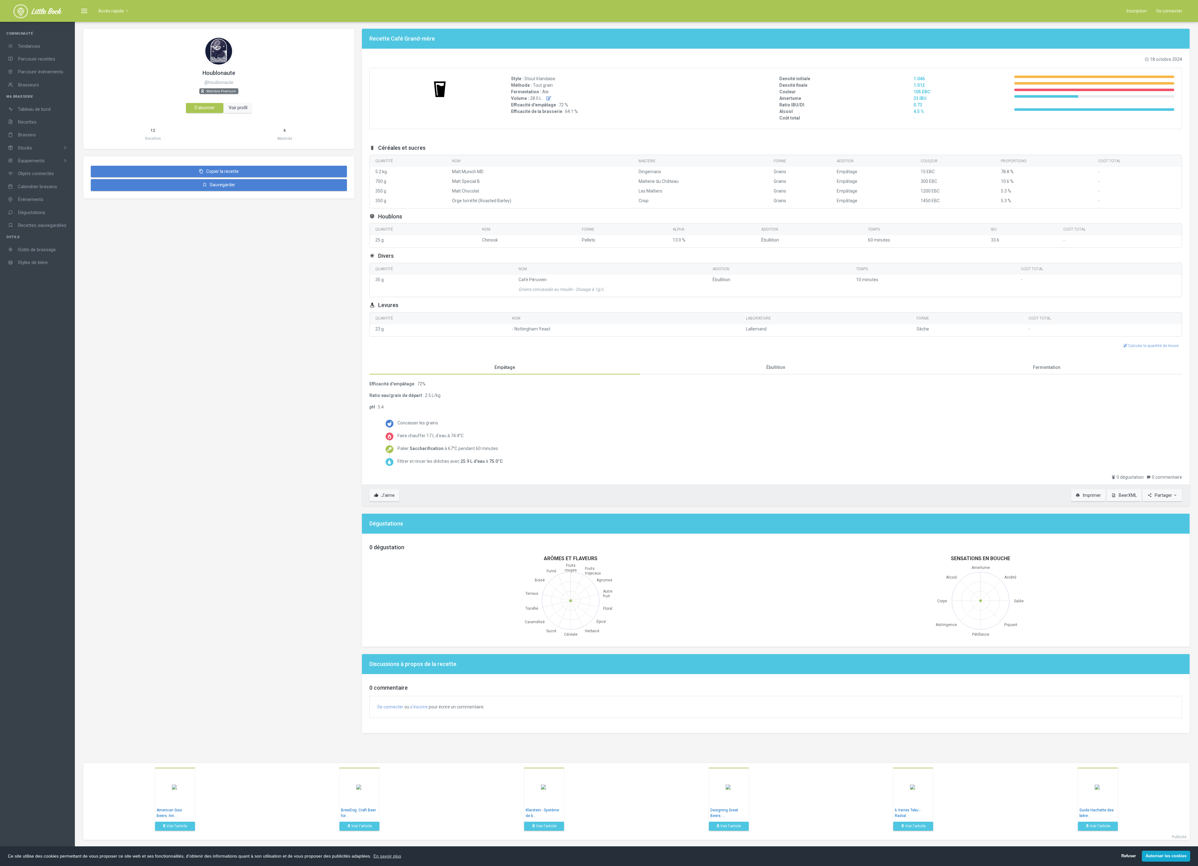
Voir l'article (176, 826)
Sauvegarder (222, 184)
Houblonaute (218, 73)
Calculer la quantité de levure (1153, 346)
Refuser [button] (1128, 856)
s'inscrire (419, 706)
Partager (1163, 495)
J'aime (387, 495)
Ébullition (775, 367)
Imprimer (1091, 495)
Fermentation (1046, 367)
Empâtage (504, 367)
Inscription (1137, 10)
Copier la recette (222, 171)
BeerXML (1127, 495)
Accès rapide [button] (111, 10)
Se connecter (1169, 10)
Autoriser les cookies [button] (1166, 856)
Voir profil (238, 107)
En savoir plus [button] (387, 856)
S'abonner (204, 107)
